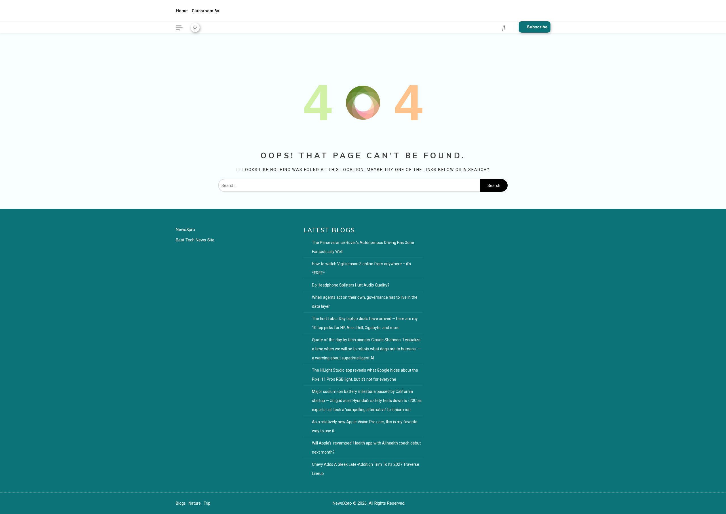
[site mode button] (195, 27)
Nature (195, 503)
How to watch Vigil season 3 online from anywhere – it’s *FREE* (361, 268)
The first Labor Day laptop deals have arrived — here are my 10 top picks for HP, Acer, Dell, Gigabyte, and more (365, 323)
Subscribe (537, 27)
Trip (207, 503)
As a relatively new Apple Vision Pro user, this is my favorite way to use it (364, 426)
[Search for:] (349, 185)
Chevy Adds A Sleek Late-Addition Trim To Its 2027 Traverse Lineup (365, 469)
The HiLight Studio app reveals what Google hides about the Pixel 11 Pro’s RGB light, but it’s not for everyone (365, 375)
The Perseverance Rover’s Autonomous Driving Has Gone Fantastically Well (363, 247)
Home (182, 10)
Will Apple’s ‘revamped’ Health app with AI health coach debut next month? (366, 447)
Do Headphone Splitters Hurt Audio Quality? (350, 285)
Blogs (181, 503)
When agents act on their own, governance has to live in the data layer (364, 302)
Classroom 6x (205, 10)
